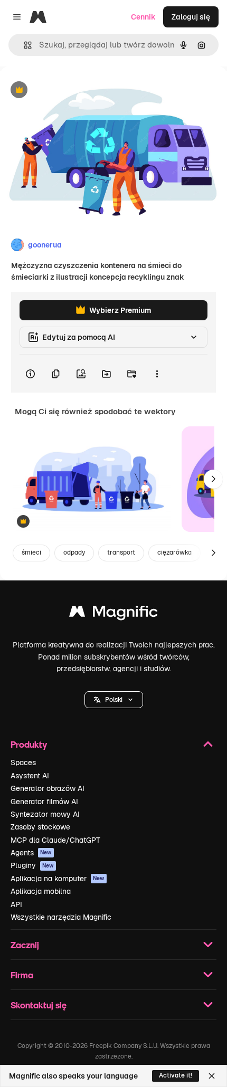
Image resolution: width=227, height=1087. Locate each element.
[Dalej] (213, 479)
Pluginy (32, 865)
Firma (22, 974)
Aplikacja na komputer (58, 878)
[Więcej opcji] (156, 373)
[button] (113, 699)
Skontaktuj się (39, 1004)
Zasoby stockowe (40, 827)
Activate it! (175, 1075)
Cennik (143, 17)
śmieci (31, 552)
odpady (74, 552)
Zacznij (25, 944)
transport (121, 552)
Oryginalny (73, 90)
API (16, 904)
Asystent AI (30, 775)
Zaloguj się (191, 17)
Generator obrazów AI (47, 788)
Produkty (29, 744)
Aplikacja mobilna (41, 891)
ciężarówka (174, 552)
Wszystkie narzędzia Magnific (61, 917)
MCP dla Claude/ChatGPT (55, 840)
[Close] (211, 1076)
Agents (31, 852)
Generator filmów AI (44, 801)
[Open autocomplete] (23, 45)
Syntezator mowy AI (45, 814)
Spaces (23, 762)
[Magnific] (113, 614)
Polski (113, 699)
